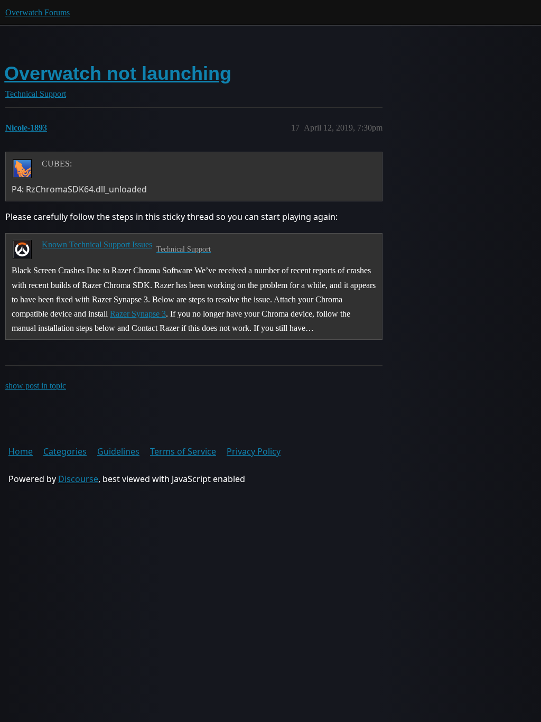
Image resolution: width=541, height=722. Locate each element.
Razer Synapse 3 (138, 313)
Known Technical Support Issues (97, 244)
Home (20, 451)
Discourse (78, 479)
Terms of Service (183, 451)
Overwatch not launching (117, 73)
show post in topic (35, 385)
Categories (65, 451)
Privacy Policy (254, 451)
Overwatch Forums (37, 12)
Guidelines (118, 451)
